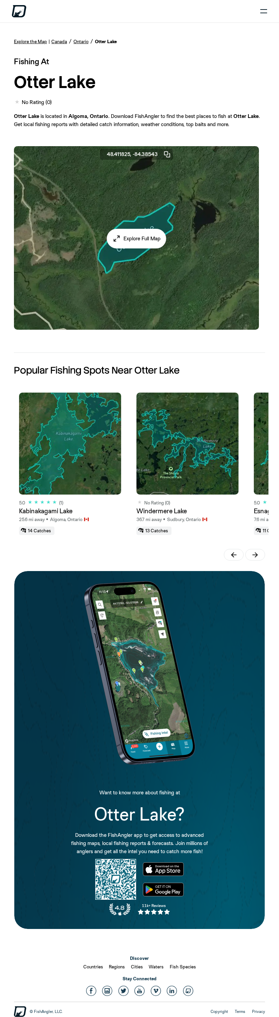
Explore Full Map (142, 238)
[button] (136, 238)
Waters (156, 967)
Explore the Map (30, 41)
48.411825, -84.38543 (132, 154)
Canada (59, 41)
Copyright (219, 1011)
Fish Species (183, 967)
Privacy (258, 1011)
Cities (137, 967)
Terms (240, 1011)
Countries (93, 967)
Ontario (80, 41)
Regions (117, 967)
